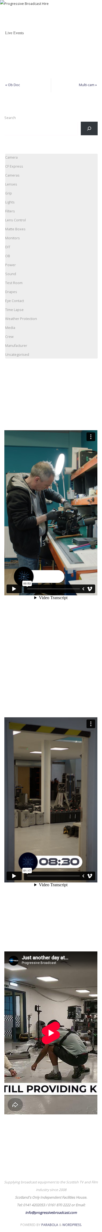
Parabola (49, 1224)
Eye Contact (14, 300)
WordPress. (72, 1224)
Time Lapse (14, 309)
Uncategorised (17, 354)
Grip (8, 193)
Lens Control (15, 220)
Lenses (11, 184)
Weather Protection (21, 318)
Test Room (14, 283)
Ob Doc (12, 85)
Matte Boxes (15, 229)
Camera (11, 157)
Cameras (12, 175)
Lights (10, 202)
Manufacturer (16, 345)
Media (10, 327)
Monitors (12, 238)
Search (10, 117)
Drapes (11, 292)
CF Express (14, 166)
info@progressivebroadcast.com (51, 1212)
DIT (7, 247)
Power (10, 265)
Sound (10, 274)
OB (7, 256)
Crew (9, 336)
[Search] (89, 128)
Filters (10, 211)
